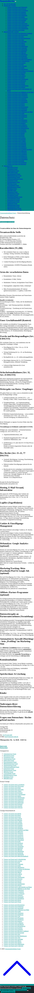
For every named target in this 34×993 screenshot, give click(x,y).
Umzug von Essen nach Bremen (13, 820)
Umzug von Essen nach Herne (12, 900)
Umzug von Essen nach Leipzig (13, 818)
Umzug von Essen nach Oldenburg (14, 890)
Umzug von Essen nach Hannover (13, 836)
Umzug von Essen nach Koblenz (13, 928)
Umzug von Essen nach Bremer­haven (14, 926)
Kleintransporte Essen (10, 770)
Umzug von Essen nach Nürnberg (13, 833)
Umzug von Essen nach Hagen (12, 882)
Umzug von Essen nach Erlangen (13, 929)
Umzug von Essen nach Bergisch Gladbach (16, 931)
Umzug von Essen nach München (13, 831)
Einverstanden (26, 988)
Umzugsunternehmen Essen (7, 1)
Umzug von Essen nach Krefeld (13, 871)
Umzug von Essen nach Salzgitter (13, 939)
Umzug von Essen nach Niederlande (14, 797)
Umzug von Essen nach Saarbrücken (14, 884)
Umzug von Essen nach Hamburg (13, 828)
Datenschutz (4, 748)
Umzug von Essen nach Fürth (12, 911)
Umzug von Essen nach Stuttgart (13, 827)
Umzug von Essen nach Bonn (12, 815)
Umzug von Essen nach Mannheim (14, 851)
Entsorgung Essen (9, 768)
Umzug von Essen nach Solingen (13, 895)
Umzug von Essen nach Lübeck (13, 874)
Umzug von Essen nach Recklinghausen (15, 936)
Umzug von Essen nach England (13, 793)
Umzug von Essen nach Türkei (12, 791)
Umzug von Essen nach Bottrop (13, 921)
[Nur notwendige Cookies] (27, 990)
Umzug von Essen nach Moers (12, 941)
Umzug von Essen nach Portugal (13, 804)
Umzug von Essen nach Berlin (12, 813)
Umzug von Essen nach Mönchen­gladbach (16, 856)
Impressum (3, 746)
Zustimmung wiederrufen (7, 222)
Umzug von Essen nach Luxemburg (14, 784)
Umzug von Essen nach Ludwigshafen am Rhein (18, 887)
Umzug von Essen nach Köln (12, 841)
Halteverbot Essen (9, 760)
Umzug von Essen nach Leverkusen (14, 893)
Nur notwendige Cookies (7, 990)
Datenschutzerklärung (20, 990)
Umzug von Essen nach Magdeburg (14, 867)
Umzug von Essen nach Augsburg (13, 835)
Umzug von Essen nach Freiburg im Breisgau (17, 869)
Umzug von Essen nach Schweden (14, 789)
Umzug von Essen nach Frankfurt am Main (16, 830)
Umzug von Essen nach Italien (12, 796)
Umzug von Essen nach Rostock (13, 879)
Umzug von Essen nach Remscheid (14, 932)
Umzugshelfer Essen (9, 773)
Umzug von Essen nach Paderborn (13, 906)
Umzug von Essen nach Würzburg (13, 913)
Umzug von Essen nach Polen (12, 788)
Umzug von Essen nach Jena (12, 934)
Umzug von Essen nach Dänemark (14, 802)
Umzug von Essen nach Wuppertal (13, 846)
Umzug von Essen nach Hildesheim (14, 944)
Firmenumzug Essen (9, 759)
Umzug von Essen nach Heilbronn (13, 915)
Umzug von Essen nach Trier (12, 937)
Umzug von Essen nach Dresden (13, 823)
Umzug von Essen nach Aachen (13, 861)
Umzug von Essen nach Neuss (12, 902)
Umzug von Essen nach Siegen (12, 942)
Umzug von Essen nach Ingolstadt (13, 908)
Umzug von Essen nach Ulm (12, 916)
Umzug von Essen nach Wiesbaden (14, 854)
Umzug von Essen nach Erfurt (12, 875)
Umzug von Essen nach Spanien (13, 806)
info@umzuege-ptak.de (11, 736)
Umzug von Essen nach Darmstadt (13, 897)
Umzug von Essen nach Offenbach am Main (16, 910)
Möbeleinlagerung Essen (11, 764)
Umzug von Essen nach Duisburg (13, 843)
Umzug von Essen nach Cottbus (13, 822)
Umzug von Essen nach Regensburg (14, 905)
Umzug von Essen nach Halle (12, 866)
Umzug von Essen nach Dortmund (13, 838)
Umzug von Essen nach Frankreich (14, 799)
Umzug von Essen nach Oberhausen (14, 877)
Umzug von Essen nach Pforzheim (13, 918)
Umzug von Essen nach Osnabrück (14, 892)
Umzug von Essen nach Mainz (12, 872)
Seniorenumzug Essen (10, 765)
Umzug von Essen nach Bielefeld (13, 848)
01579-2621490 (7, 735)
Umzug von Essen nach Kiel (12, 862)
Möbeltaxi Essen (8, 772)
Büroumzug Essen (9, 755)
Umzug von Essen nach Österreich (13, 801)
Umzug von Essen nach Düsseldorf (14, 840)
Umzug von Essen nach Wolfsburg (14, 919)
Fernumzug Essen (9, 757)
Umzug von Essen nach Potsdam (13, 825)
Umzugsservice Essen (10, 754)
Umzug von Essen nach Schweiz (13, 807)
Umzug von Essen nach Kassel (12, 880)
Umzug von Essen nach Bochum (13, 845)
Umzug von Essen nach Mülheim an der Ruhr (17, 889)
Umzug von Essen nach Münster (13, 849)
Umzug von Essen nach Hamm (12, 885)
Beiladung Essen (8, 777)
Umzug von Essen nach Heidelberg (14, 898)
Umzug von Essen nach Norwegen (14, 786)
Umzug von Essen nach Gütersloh (13, 946)
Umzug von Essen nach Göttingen (13, 923)
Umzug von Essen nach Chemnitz (13, 864)
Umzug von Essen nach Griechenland (14, 794)
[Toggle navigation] (15, 1)
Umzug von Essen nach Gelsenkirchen (15, 859)
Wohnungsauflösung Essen (11, 767)
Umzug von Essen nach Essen (12, 817)
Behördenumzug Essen (10, 775)
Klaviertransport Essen (10, 762)
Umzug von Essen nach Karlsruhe (13, 853)
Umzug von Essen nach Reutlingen (14, 924)
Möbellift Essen (8, 778)
